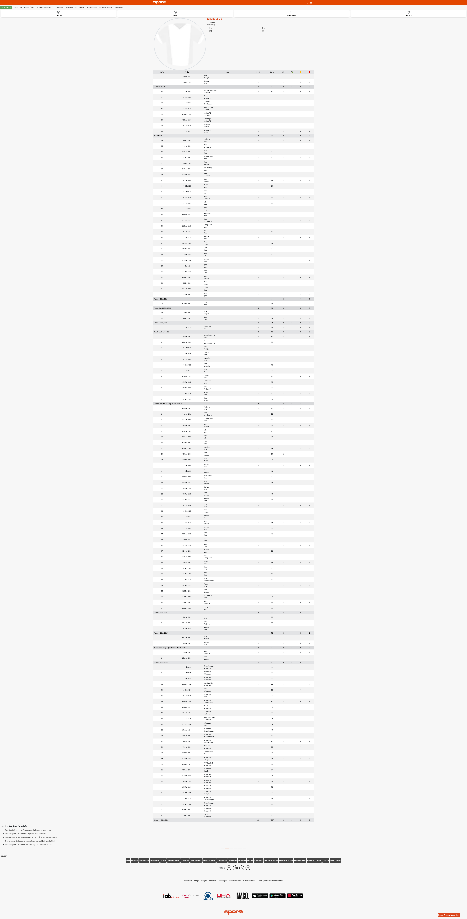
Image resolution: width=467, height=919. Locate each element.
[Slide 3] (236, 848)
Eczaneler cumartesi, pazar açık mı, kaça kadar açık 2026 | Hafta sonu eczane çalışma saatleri (40, 830)
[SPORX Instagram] (235, 868)
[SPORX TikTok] (248, 868)
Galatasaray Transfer (271, 860)
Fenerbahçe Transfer (286, 860)
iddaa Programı (222, 860)
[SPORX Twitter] (241, 868)
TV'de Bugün (58, 7)
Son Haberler (92, 7)
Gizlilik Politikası (249, 881)
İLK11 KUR (18, 7)
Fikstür (81, 7)
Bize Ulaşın (188, 881)
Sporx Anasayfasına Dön (448, 915)
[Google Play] (277, 895)
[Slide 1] (227, 848)
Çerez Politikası (235, 881)
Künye (196, 881)
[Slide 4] (240, 848)
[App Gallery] (295, 895)
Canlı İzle (326, 860)
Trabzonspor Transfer (314, 860)
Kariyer (204, 881)
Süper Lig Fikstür (196, 860)
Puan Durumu (71, 7)
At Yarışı (163, 860)
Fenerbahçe (242, 860)
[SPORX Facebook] (229, 868)
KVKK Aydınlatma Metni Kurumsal (270, 881)
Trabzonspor (258, 860)
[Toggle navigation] (311, 2)
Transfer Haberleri (173, 860)
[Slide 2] (231, 848)
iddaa (128, 860)
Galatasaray (233, 860)
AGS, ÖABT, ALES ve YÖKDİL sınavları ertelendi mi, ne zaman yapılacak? (32, 845)
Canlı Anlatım (154, 860)
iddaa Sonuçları (335, 860)
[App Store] (260, 895)
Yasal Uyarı (223, 881)
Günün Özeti (29, 7)
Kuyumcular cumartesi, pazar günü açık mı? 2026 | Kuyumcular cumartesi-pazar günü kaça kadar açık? (43, 834)
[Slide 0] (222, 848)
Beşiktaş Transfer (300, 860)
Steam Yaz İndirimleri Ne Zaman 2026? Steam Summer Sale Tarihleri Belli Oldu (34, 837)
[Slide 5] (244, 848)
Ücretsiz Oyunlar (105, 7)
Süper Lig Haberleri (209, 860)
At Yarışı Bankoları (43, 7)
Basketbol (119, 7)
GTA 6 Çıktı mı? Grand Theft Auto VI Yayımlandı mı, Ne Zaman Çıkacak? (31, 841)
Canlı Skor (134, 860)
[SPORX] (233, 912)
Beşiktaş (250, 860)
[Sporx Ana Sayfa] (160, 2)
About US (212, 881)
